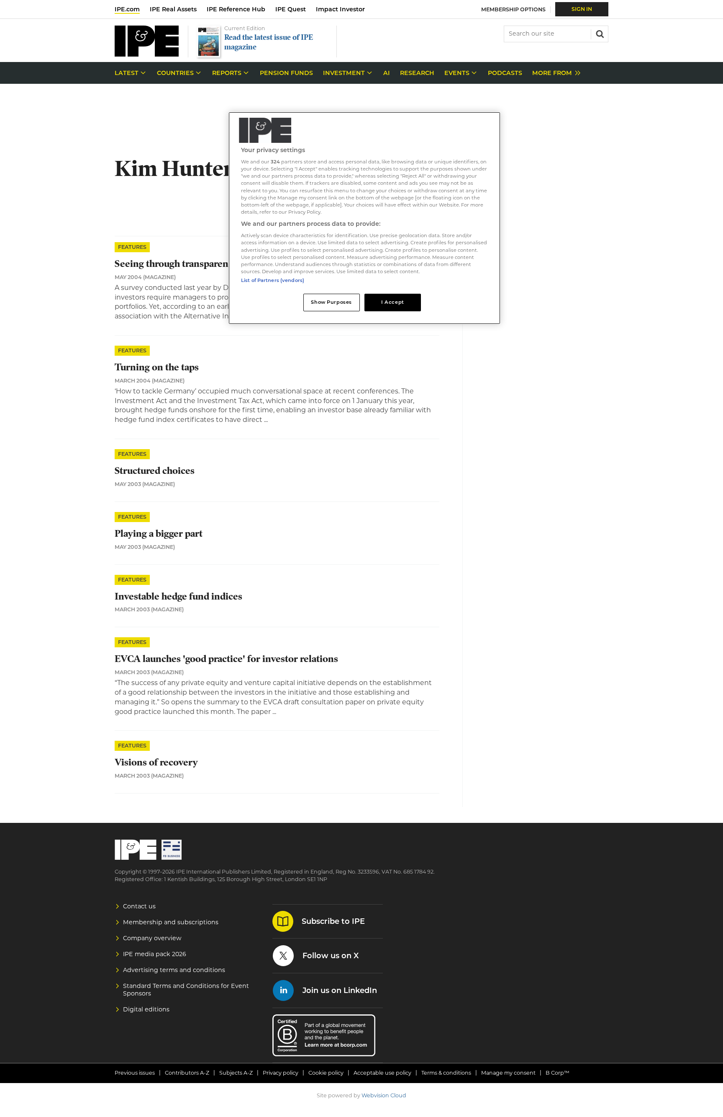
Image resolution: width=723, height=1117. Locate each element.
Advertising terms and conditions (174, 970)
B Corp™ (557, 1073)
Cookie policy (326, 1073)
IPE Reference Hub (236, 9)
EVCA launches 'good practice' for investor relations (226, 659)
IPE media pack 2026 (154, 954)
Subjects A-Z (236, 1073)
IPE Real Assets (173, 9)
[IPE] (147, 54)
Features (132, 247)
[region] (364, 218)
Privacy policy (280, 1073)
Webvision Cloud (384, 1095)
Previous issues (135, 1073)
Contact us (139, 906)
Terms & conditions (446, 1073)
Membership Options (513, 9)
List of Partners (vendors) (272, 280)
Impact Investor (340, 9)
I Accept (392, 302)
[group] (554, 73)
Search (599, 33)
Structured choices (155, 471)
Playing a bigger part (159, 533)
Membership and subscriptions (170, 922)
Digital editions (146, 1009)
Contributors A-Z (187, 1073)
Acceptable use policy (382, 1073)
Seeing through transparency (176, 264)
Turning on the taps (157, 367)
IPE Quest (290, 9)
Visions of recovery (156, 762)
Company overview (152, 938)
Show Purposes (331, 302)
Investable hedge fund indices (178, 596)
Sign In (582, 9)
